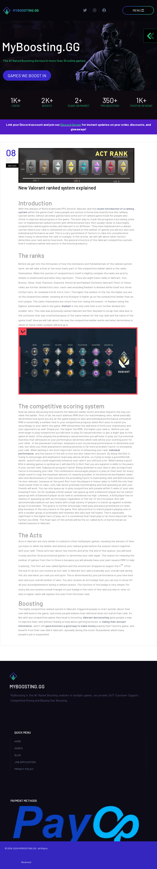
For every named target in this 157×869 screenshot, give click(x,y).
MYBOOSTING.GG (26, 10)
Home (18, 741)
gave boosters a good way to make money (70, 625)
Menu (137, 10)
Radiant (67, 306)
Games (19, 748)
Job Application (25, 762)
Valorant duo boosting (96, 617)
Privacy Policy (24, 769)
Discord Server (70, 124)
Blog (18, 755)
